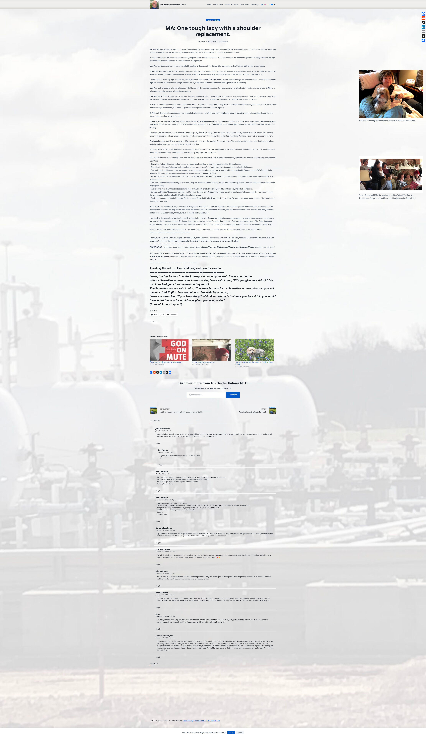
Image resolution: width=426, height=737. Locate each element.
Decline (240, 732)
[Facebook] (423, 14)
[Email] (423, 31)
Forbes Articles (224, 5)
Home (209, 5)
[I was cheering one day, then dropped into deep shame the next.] (255, 350)
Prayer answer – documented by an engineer (165, 362)
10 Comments (223, 41)
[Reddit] (423, 18)
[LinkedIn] (423, 27)
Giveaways (255, 5)
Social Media (244, 5)
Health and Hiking (213, 20)
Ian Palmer (201, 41)
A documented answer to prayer (203, 362)
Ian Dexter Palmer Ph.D (173, 4)
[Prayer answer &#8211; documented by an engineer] (170, 350)
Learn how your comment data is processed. (201, 720)
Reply (158, 443)
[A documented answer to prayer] (212, 350)
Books (215, 5)
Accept (231, 732)
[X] (423, 22)
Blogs (236, 5)
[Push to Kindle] (423, 36)
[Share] (423, 40)
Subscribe (233, 395)
